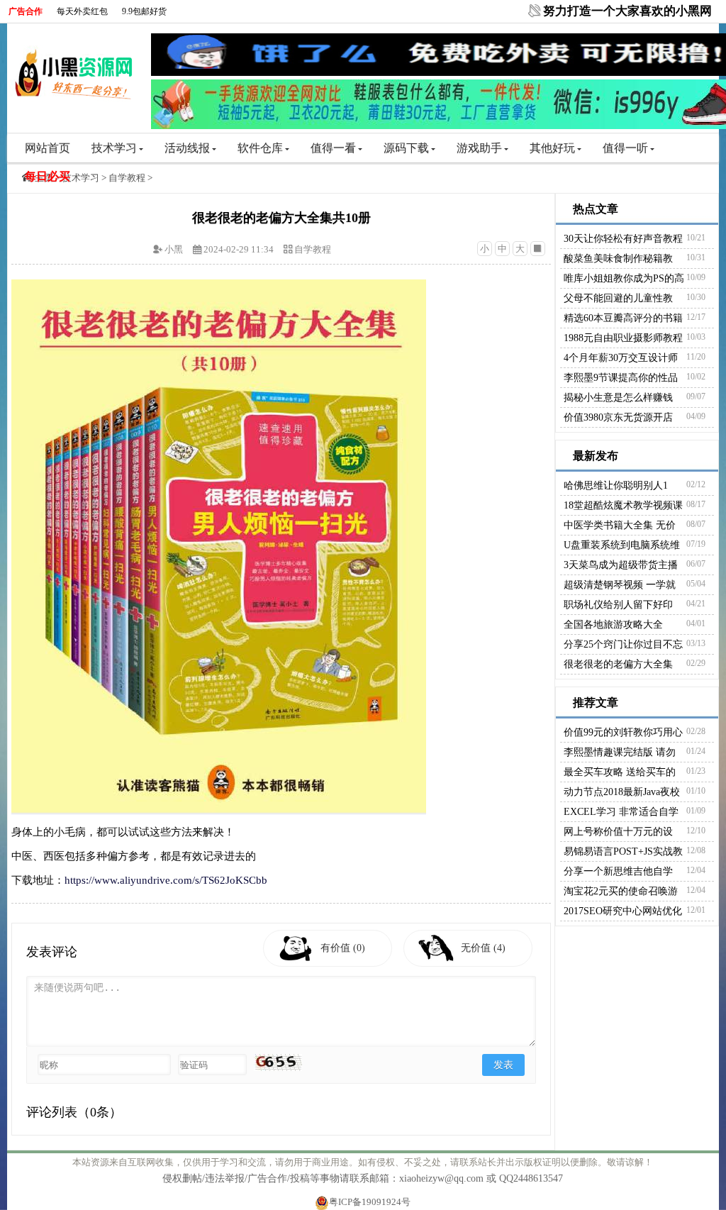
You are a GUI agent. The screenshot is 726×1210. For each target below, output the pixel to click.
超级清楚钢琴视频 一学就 (620, 584)
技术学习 (114, 148)
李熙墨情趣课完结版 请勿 (620, 752)
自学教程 (126, 177)
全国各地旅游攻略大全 (613, 624)
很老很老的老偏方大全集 (618, 664)
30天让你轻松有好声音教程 (623, 238)
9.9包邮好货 (144, 11)
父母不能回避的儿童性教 (618, 298)
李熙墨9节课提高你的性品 (621, 377)
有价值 (342, 948)
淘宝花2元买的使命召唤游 (621, 891)
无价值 (483, 948)
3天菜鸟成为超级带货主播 (621, 565)
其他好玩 (552, 148)
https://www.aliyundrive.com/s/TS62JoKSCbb (166, 880)
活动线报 (187, 148)
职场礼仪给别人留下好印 (618, 604)
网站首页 (47, 148)
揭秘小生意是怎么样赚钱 (618, 397)
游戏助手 (479, 148)
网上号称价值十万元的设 (618, 831)
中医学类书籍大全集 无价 (620, 525)
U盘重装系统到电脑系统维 (622, 545)
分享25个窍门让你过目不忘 (623, 644)
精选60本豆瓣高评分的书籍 (623, 318)
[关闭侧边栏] (537, 248)
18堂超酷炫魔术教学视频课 (623, 505)
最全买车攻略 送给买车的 (620, 772)
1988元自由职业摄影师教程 (623, 338)
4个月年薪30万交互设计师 (621, 358)
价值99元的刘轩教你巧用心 (623, 732)
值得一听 (625, 148)
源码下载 (406, 148)
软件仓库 (260, 148)
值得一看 (333, 148)
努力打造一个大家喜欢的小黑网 (627, 11)
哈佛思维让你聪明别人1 (616, 485)
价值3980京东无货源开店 (618, 417)
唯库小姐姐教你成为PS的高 (624, 278)
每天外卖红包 (82, 11)
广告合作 (26, 11)
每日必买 (47, 176)
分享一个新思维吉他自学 (618, 871)
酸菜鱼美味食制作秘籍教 (618, 258)
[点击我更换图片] (278, 1062)
